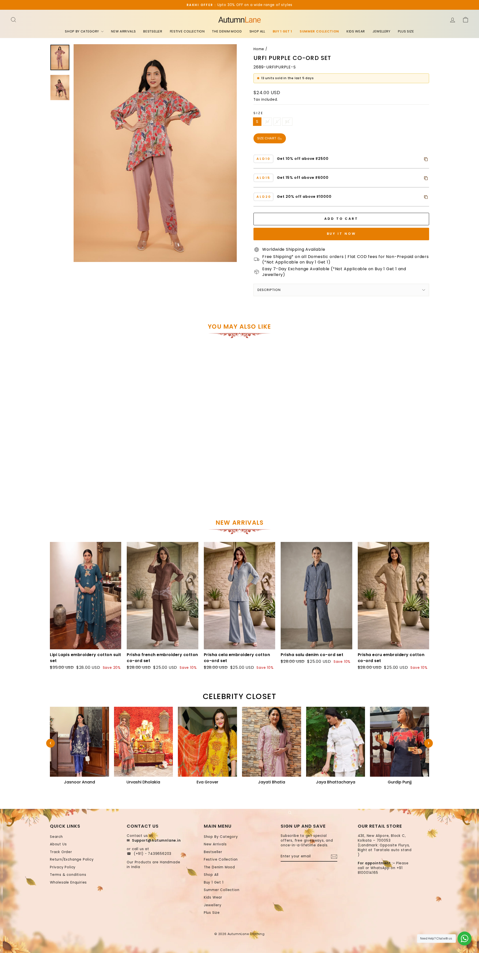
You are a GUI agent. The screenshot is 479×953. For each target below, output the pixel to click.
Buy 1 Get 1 (282, 31)
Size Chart (267, 138)
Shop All (257, 31)
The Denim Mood (227, 31)
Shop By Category (82, 31)
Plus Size (406, 31)
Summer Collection (319, 31)
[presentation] (50, 743)
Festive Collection (187, 31)
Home (258, 49)
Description (269, 290)
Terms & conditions (68, 874)
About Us (58, 844)
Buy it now (341, 233)
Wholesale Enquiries (68, 882)
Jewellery (381, 31)
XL (287, 121)
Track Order (61, 852)
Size (258, 113)
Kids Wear (356, 31)
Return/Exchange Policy (72, 859)
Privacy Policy (63, 867)
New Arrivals (123, 31)
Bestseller (152, 31)
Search (56, 836)
